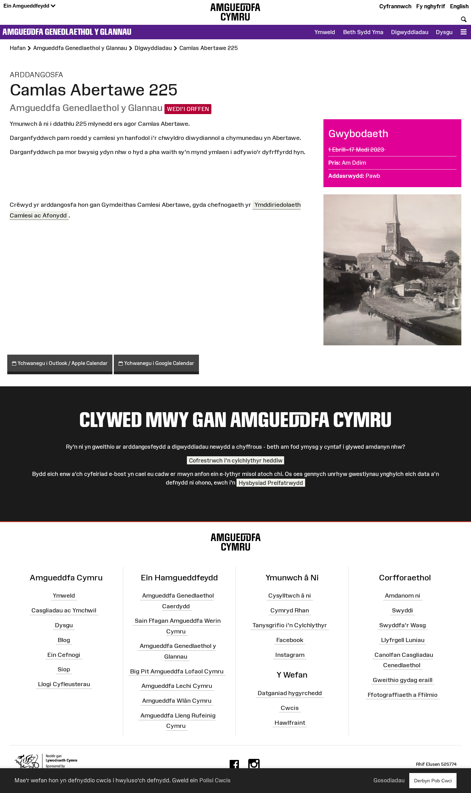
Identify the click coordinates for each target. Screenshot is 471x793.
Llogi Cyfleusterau (64, 684)
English (459, 6)
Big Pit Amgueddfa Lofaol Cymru (176, 671)
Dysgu (444, 32)
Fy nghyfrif (430, 6)
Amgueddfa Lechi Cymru (176, 685)
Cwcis (290, 707)
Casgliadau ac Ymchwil (63, 610)
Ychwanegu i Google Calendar (158, 363)
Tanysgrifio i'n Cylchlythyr (289, 625)
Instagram (289, 654)
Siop (64, 669)
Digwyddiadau (409, 32)
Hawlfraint (289, 722)
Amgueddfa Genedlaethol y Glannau (66, 32)
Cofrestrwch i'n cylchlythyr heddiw (235, 460)
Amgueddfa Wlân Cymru (176, 700)
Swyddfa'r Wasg (402, 625)
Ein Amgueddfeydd (27, 6)
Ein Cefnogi (63, 654)
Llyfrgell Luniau (402, 640)
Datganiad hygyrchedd (290, 693)
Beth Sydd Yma (363, 32)
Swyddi (402, 610)
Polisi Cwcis (215, 780)
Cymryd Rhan (289, 610)
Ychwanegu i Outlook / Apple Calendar (62, 363)
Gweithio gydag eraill (402, 679)
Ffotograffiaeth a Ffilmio (403, 694)
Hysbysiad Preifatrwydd (271, 482)
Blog (64, 640)
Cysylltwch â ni (289, 595)
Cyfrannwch (395, 6)
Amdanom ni (402, 595)
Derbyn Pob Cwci (433, 780)
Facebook (289, 640)
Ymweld (324, 32)
